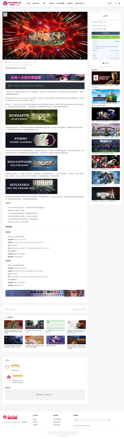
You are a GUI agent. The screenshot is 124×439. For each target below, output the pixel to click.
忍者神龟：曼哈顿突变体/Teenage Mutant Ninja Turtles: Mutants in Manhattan (13, 332)
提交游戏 (48, 432)
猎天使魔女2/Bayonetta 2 (99, 185)
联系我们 (24, 422)
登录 (51, 394)
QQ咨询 (106, 63)
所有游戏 (31, 65)
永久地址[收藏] (60, 3)
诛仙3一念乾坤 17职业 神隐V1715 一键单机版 (105, 121)
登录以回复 (84, 365)
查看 (117, 41)
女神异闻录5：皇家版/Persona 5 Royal (102, 169)
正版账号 (35, 424)
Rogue (11, 65)
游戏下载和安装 (57, 419)
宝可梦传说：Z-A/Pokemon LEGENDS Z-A (104, 201)
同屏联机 (26, 65)
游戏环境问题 (56, 424)
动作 (21, 65)
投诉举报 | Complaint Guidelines (65, 432)
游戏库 (34, 419)
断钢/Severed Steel (51, 345)
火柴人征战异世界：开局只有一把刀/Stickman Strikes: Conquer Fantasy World (76, 347)
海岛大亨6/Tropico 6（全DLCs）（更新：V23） (105, 137)
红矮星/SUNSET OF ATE (79, 309)
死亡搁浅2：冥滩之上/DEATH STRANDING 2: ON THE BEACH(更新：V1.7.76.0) (76, 332)
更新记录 (51, 3)
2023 (7, 65)
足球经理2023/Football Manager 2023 (102, 153)
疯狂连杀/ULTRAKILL (9, 309)
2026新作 (35, 422)
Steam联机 (16, 65)
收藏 (35, 62)
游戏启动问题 (56, 422)
